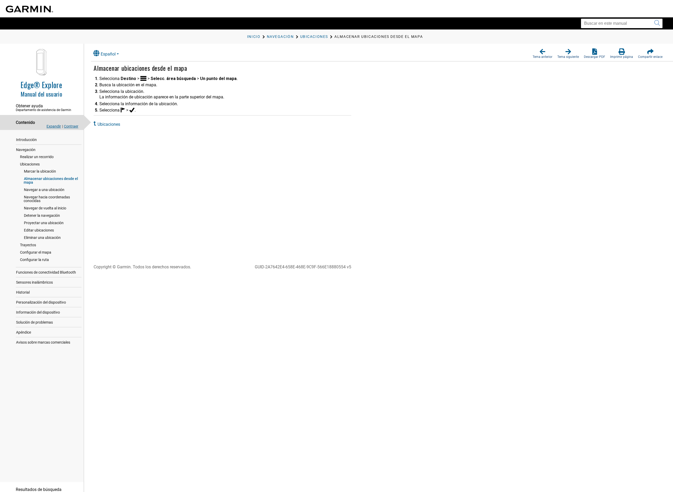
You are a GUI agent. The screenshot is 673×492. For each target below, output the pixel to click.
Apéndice (23, 332)
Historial (23, 292)
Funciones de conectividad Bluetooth (46, 272)
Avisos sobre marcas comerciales (43, 342)
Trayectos (28, 245)
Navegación (25, 150)
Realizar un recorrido (37, 157)
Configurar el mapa (35, 252)
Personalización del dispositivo (41, 302)
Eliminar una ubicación (42, 237)
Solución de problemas (34, 322)
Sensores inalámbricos (34, 282)
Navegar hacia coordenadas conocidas (47, 199)
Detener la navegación (42, 215)
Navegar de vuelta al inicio (45, 208)
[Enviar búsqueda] (657, 23)
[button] (542, 53)
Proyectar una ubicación (44, 223)
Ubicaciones (30, 164)
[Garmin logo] (29, 9)
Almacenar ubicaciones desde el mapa (51, 180)
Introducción (26, 140)
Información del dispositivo (38, 312)
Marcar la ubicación (40, 171)
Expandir (54, 126)
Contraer (71, 126)
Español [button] (108, 54)
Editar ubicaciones (39, 230)
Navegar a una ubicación (44, 190)
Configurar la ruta (34, 260)
